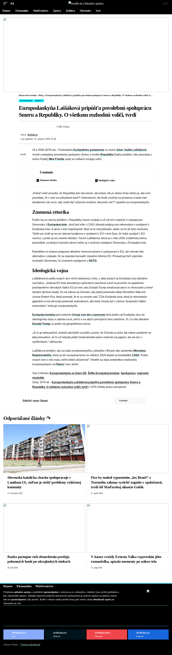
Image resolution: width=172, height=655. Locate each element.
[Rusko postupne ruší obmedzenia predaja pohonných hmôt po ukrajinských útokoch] (44, 527)
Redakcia (33, 134)
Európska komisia (43, 314)
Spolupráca (128, 373)
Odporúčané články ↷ (27, 418)
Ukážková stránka (17, 622)
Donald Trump (41, 323)
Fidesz (60, 364)
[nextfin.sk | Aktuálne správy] (86, 3)
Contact (11, 613)
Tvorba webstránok (30, 644)
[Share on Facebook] (21, 126)
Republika (106, 154)
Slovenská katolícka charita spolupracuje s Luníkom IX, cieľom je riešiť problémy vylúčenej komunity (44, 482)
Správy (39, 101)
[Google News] (148, 634)
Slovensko (26, 101)
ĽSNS (135, 355)
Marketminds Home (18, 618)
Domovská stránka (28, 95)
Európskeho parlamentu (88, 149)
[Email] (33, 126)
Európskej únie (57, 224)
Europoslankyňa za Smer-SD (68, 373)
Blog (41, 95)
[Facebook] (23, 634)
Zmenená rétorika (48, 180)
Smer (120, 149)
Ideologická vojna (106, 180)
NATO (92, 260)
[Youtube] (107, 634)
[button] (6, 3)
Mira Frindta (56, 159)
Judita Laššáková (135, 149)
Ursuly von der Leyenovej (88, 314)
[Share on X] (27, 126)
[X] (65, 634)
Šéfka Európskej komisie (103, 373)
